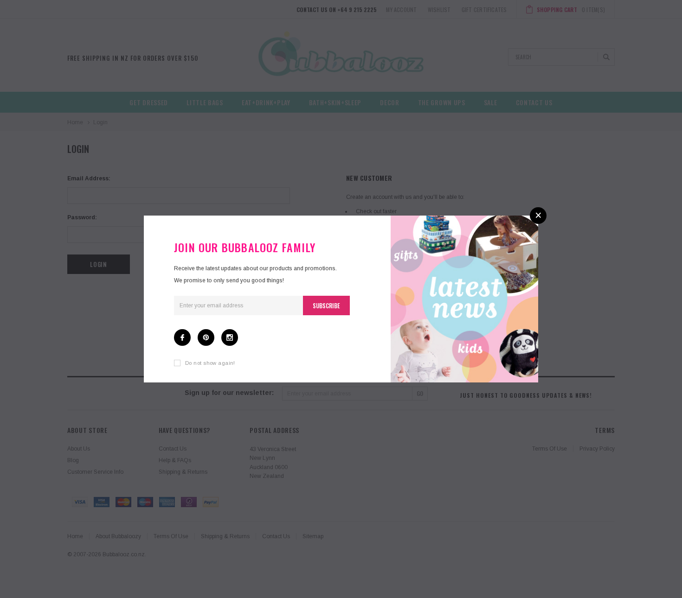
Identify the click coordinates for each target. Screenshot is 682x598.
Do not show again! (210, 363)
